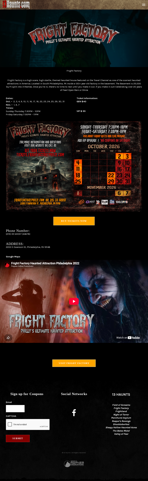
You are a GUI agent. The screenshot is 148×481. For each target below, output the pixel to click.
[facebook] (74, 413)
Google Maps (13, 256)
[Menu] (143, 4)
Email (9, 402)
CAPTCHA (11, 416)
